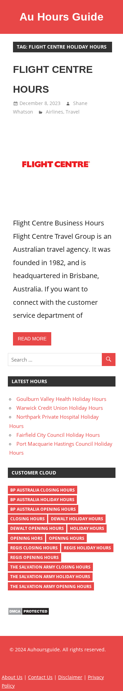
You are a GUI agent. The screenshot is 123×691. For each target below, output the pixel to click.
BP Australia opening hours (43, 509)
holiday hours (87, 528)
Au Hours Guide (61, 17)
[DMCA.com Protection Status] (28, 613)
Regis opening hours (34, 557)
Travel (73, 111)
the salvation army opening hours (51, 586)
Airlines (54, 111)
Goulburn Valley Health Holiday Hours (61, 398)
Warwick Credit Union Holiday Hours (59, 407)
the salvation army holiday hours (50, 576)
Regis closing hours (34, 548)
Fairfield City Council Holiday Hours (58, 434)
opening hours (66, 538)
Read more (32, 338)
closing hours (27, 519)
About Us (12, 677)
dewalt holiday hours (77, 519)
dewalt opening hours (37, 528)
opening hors (26, 538)
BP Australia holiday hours (42, 500)
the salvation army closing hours (50, 567)
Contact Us (40, 677)
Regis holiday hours (87, 548)
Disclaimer (70, 677)
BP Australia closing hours (42, 490)
